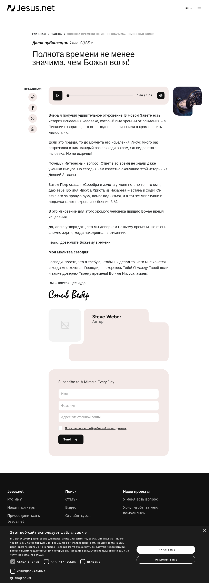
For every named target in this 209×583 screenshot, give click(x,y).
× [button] (204, 530)
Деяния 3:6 (106, 202)
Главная (39, 34)
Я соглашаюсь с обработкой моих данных (95, 428)
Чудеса (56, 34)
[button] (70, 578)
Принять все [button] (166, 549)
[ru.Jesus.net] (30, 8)
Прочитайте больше (31, 554)
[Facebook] (32, 108)
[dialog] (104, 554)
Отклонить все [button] (166, 559)
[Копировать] (32, 97)
